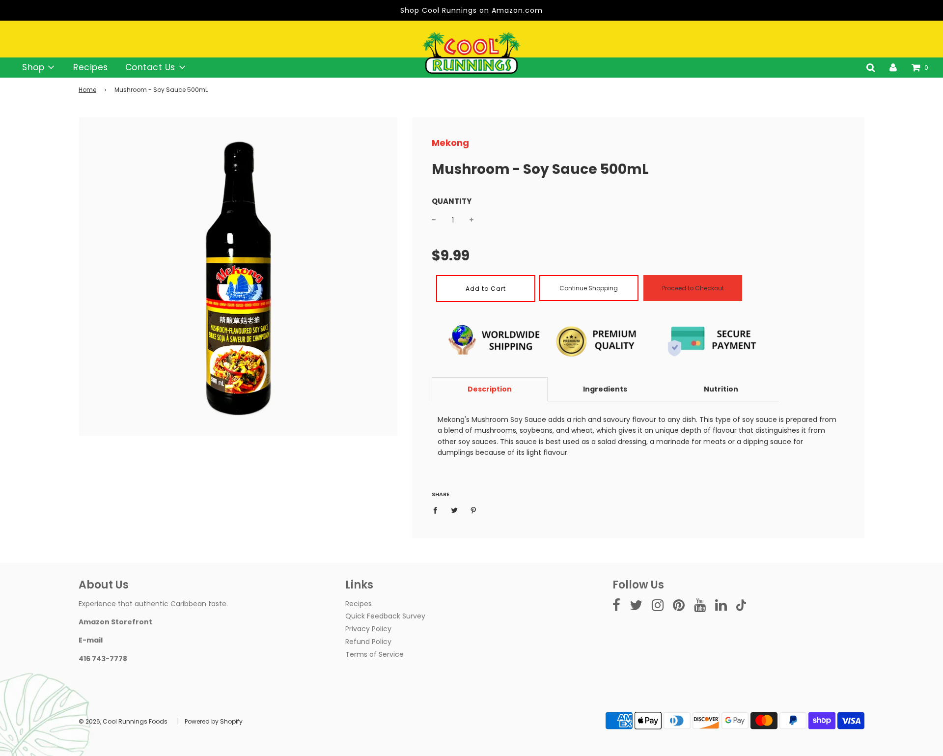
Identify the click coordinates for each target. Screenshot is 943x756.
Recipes (90, 67)
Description (490, 389)
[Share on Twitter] (454, 509)
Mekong (450, 143)
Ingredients (605, 389)
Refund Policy (368, 641)
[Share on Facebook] (438, 509)
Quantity (452, 201)
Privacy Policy (368, 629)
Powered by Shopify (214, 721)
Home (87, 89)
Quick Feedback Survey (385, 616)
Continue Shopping (588, 288)
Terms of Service (374, 654)
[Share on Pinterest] (473, 509)
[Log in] (893, 67)
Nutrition (721, 389)
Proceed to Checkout (693, 288)
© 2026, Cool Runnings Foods (123, 721)
